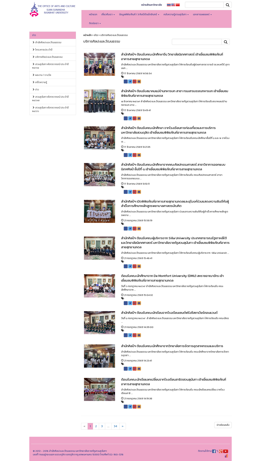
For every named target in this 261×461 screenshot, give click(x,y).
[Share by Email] (139, 81)
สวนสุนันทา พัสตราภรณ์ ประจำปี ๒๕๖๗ (50, 98)
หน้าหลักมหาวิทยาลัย (151, 5)
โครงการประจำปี (43, 50)
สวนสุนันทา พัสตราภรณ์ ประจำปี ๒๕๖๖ (50, 109)
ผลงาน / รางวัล (43, 75)
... (108, 426)
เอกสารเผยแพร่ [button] (201, 14)
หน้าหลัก (87, 35)
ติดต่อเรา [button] (94, 23)
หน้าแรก (93, 14)
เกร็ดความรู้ (41, 82)
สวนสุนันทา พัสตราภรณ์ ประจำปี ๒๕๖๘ (50, 66)
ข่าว (34, 35)
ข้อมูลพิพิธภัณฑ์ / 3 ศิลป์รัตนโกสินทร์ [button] (138, 14)
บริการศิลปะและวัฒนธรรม (48, 57)
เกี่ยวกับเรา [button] (107, 14)
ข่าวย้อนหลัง (223, 425)
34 (115, 426)
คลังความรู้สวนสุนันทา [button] (175, 14)
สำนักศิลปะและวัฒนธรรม (48, 42)
